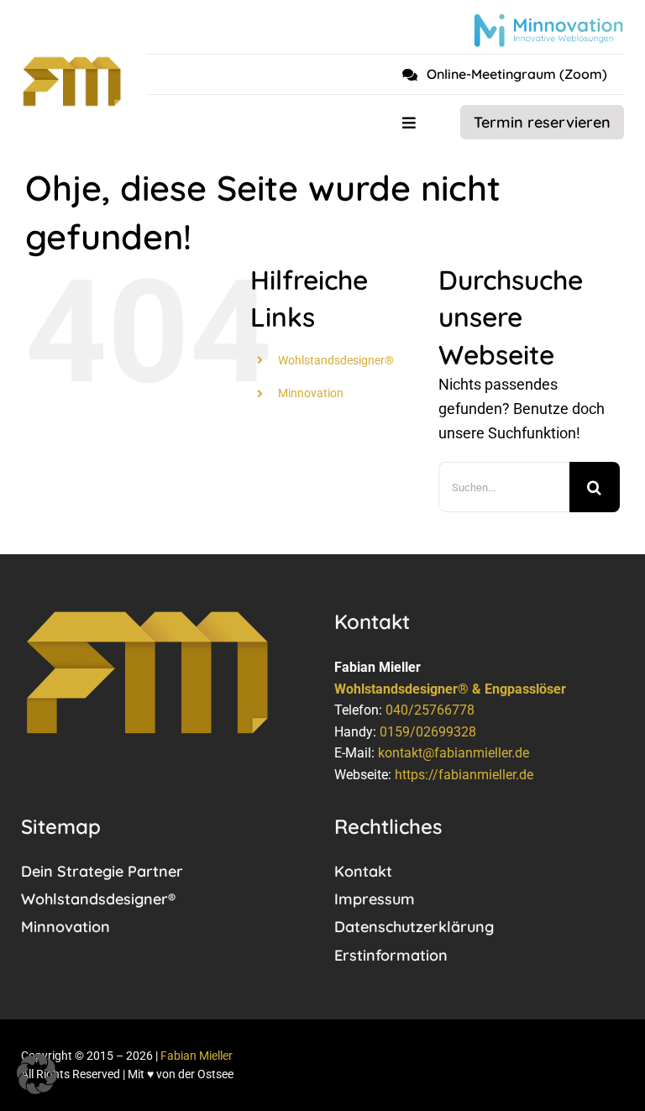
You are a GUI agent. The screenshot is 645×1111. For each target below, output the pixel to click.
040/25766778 (430, 710)
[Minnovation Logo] (548, 20)
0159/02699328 (428, 732)
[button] (37, 1074)
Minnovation (310, 393)
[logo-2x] (72, 62)
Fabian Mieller (196, 1055)
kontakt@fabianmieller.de (453, 753)
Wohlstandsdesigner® (336, 360)
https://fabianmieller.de (464, 775)
